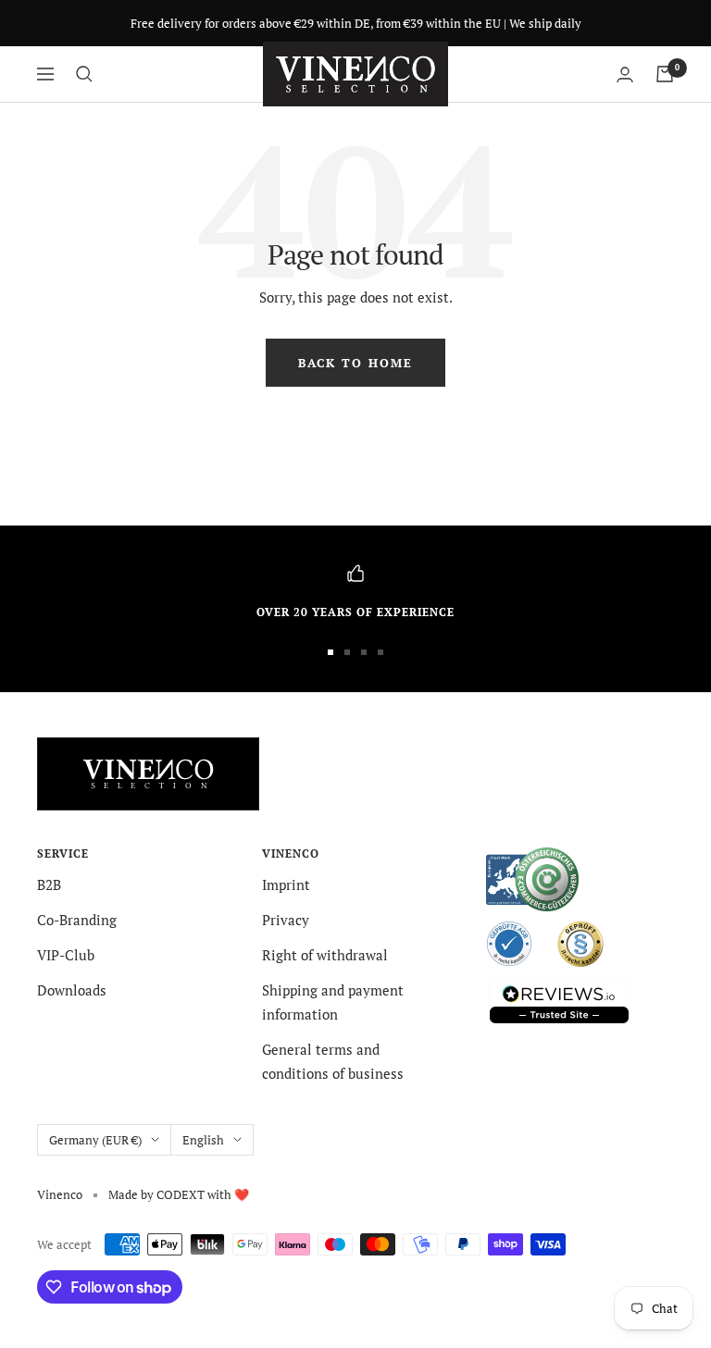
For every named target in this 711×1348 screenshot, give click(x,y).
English (203, 1140)
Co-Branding (77, 919)
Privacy (285, 919)
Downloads (71, 990)
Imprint (286, 884)
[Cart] (664, 74)
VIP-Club (65, 955)
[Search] (84, 74)
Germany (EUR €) (95, 1140)
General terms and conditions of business (333, 1061)
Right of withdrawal (325, 955)
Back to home (355, 362)
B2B (49, 884)
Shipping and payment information (333, 1002)
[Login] (625, 74)
